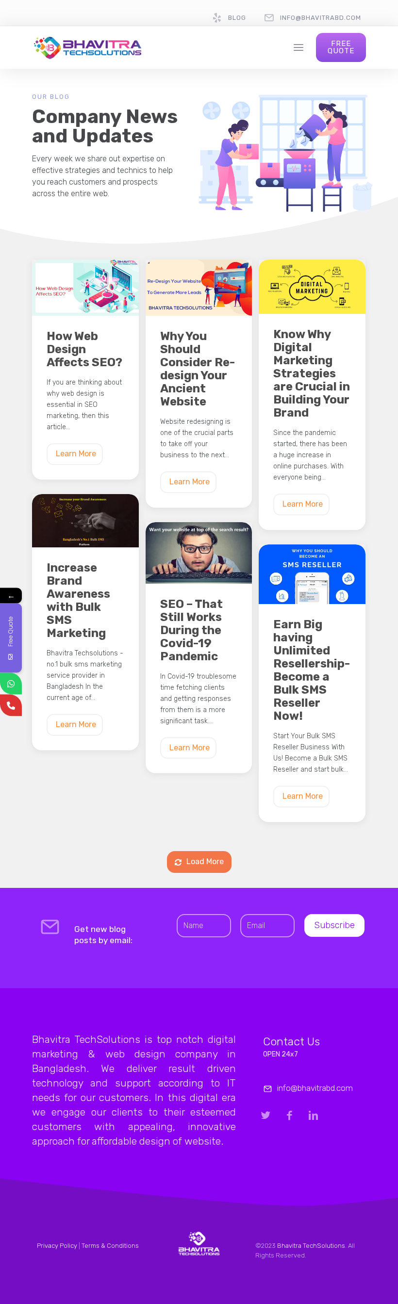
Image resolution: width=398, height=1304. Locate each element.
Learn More (76, 453)
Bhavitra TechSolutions (311, 1245)
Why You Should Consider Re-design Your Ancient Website (197, 369)
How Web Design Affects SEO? (84, 349)
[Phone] (11, 705)
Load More (205, 861)
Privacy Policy (57, 1245)
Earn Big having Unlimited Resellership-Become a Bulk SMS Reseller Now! (311, 670)
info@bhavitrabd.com (320, 17)
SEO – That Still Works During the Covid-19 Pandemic (191, 630)
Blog (237, 17)
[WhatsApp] (11, 684)
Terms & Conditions (110, 1245)
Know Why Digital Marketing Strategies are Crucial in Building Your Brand (311, 373)
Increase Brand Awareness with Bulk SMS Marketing (78, 600)
